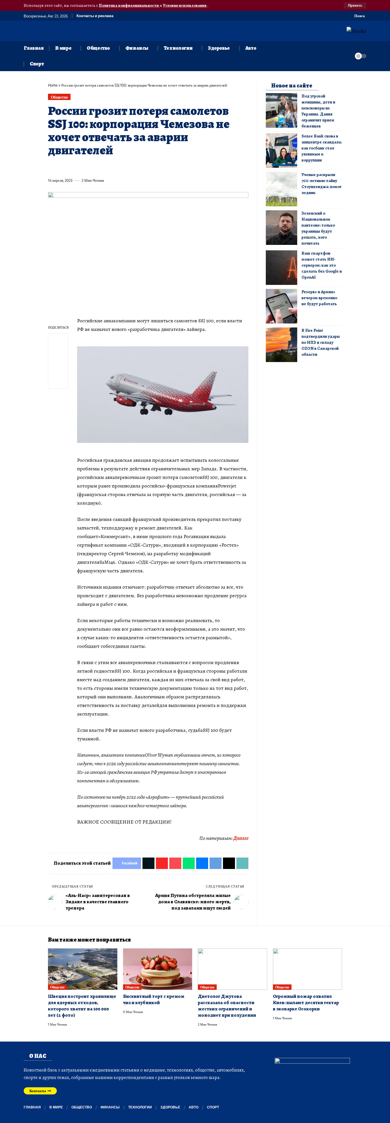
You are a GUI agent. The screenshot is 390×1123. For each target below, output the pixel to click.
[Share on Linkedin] (105, 167)
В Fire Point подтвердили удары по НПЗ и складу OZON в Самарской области (320, 342)
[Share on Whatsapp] (94, 167)
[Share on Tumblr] (115, 167)
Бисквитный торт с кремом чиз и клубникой (153, 999)
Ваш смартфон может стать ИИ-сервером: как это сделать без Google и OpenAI (321, 265)
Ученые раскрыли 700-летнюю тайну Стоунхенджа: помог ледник (321, 183)
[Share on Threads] (158, 167)
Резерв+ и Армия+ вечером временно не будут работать (319, 298)
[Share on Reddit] (126, 167)
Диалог (241, 838)
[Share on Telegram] (147, 167)
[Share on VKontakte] (136, 167)
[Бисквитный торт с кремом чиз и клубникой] (157, 969)
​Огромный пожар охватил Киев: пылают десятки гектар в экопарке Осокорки (306, 1002)
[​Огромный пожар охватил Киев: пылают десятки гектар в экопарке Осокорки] (307, 969)
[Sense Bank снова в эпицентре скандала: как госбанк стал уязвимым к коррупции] (281, 150)
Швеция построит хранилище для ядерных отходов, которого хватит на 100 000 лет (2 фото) (82, 1005)
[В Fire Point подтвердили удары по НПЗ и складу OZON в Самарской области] (281, 344)
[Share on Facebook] (52, 167)
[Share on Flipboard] (73, 167)
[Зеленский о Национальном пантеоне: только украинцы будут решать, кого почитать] (281, 227)
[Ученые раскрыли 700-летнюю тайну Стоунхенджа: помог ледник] (281, 189)
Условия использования (185, 5)
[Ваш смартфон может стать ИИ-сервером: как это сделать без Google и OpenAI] (281, 267)
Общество (59, 97)
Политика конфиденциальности (129, 5)
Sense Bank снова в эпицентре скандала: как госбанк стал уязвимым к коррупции (321, 148)
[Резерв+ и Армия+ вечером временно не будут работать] (281, 306)
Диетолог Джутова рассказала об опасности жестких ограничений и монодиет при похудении (227, 1005)
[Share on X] (63, 167)
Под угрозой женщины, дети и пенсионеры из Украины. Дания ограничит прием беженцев (318, 111)
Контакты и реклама (95, 16)
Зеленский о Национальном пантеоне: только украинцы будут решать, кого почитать (318, 228)
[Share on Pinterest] (84, 167)
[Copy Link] (168, 167)
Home (53, 85)
